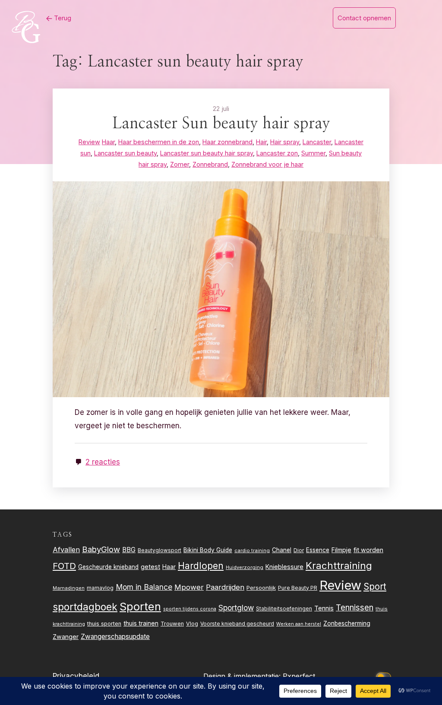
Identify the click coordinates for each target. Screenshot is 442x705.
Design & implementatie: (243, 676)
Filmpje (341, 549)
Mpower (189, 587)
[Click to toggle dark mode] (385, 676)
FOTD (64, 565)
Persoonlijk (261, 587)
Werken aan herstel (298, 624)
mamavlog (100, 588)
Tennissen (354, 608)
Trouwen (172, 623)
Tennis (324, 608)
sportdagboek (85, 607)
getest (150, 566)
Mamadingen (69, 588)
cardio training (252, 550)
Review (340, 585)
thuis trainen (140, 623)
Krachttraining (339, 565)
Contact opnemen (364, 18)
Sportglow (236, 607)
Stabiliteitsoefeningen (284, 609)
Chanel (281, 550)
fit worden (368, 549)
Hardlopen (201, 565)
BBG (129, 550)
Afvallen (66, 549)
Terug (61, 18)
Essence (317, 550)
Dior (299, 550)
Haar (169, 566)
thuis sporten (104, 623)
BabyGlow (101, 549)
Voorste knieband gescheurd (237, 623)
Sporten (140, 606)
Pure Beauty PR (297, 588)
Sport (374, 586)
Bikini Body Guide (207, 550)
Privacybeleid (76, 676)
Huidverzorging (244, 567)
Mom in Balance (144, 586)
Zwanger (66, 636)
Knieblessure (284, 566)
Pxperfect (299, 676)
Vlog (192, 623)
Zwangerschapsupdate (115, 636)
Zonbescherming (346, 623)
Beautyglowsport (159, 550)
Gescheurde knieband (108, 566)
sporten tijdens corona (189, 609)
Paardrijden (225, 587)
